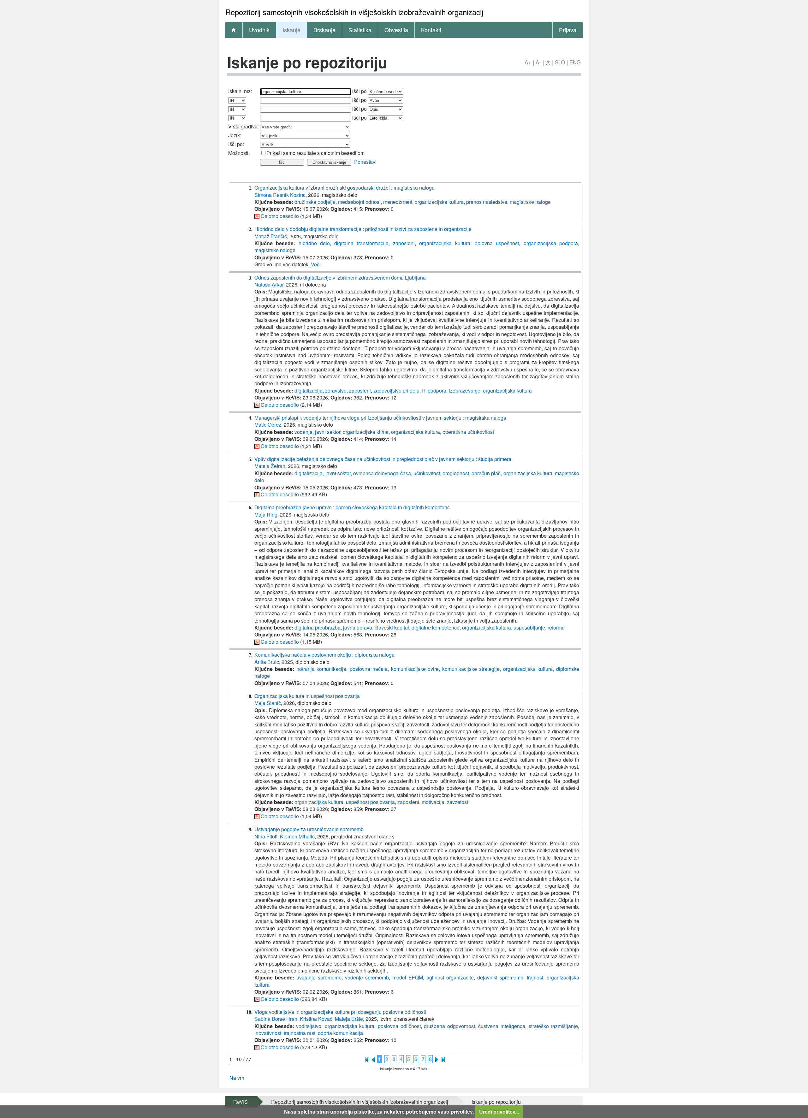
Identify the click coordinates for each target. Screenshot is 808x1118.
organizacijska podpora (551, 243)
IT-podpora (434, 390)
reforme (556, 627)
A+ (528, 62)
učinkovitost (426, 473)
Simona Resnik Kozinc (280, 194)
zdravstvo (336, 390)
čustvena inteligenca (501, 1026)
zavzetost (457, 802)
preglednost (456, 473)
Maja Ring (265, 514)
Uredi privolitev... (499, 1111)
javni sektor (327, 431)
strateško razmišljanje (553, 1026)
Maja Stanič (267, 703)
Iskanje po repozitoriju (496, 1101)
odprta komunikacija (340, 1033)
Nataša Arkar (268, 284)
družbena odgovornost (449, 1026)
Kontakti (431, 30)
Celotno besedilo (280, 216)
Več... (317, 264)
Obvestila (396, 30)
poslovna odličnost (399, 1026)
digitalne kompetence (436, 627)
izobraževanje (464, 390)
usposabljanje (529, 627)
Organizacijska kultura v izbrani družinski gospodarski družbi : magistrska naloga (344, 187)
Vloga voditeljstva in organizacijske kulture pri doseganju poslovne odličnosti (340, 1011)
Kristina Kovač (316, 1018)
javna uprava (357, 627)
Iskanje (291, 30)
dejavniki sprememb (500, 977)
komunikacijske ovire (415, 668)
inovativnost (267, 1033)
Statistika (359, 30)
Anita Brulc (266, 661)
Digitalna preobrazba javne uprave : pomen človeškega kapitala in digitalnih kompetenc (352, 507)
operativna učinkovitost (468, 431)
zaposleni (404, 243)
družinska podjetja (315, 201)
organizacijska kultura (439, 201)
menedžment (397, 201)
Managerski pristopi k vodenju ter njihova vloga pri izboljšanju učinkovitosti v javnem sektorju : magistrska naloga (380, 417)
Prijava (567, 30)
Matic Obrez (267, 424)
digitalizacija (308, 390)
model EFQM (407, 977)
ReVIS (240, 1101)
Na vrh (236, 1077)
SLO (560, 62)
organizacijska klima (366, 431)
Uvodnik (259, 30)
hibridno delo (314, 243)
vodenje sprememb (367, 977)
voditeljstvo (308, 1026)
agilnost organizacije (450, 977)
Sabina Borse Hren (275, 1018)
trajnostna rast (299, 1033)
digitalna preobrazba (317, 627)
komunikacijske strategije (471, 668)
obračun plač (486, 473)
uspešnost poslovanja (370, 802)
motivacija (433, 802)
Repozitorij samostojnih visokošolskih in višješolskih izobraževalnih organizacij (359, 1101)
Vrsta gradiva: (243, 126)
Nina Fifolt (265, 836)
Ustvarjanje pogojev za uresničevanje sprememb (309, 829)
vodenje (303, 431)
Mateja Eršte (349, 1018)
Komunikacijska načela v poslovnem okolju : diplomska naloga (324, 654)
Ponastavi (365, 161)
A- (538, 62)
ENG (575, 62)
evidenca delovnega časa (382, 473)
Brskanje (324, 30)
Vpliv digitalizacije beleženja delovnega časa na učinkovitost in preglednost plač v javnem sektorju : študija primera (382, 459)
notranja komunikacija (321, 668)
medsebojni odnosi (359, 201)
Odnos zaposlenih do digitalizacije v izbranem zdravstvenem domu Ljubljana (340, 277)
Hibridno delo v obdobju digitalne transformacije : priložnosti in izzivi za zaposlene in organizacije (363, 229)
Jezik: (234, 135)
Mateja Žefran (269, 466)
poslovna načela (369, 668)
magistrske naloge (530, 201)
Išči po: (236, 144)
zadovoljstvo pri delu (396, 390)
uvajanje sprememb (319, 977)
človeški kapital (392, 627)
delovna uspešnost (497, 243)
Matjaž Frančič (270, 236)
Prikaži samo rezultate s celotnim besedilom (315, 153)
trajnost (535, 977)
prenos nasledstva (486, 201)
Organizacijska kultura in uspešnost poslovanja (307, 696)
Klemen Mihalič (297, 836)
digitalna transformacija (361, 243)
